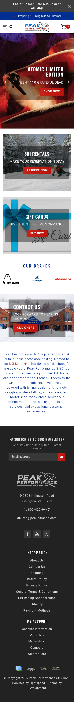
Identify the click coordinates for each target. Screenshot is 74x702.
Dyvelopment (37, 688)
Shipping (37, 573)
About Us (37, 560)
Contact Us (37, 567)
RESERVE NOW (37, 170)
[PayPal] (43, 669)
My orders (37, 635)
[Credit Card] (18, 669)
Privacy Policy (37, 585)
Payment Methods (37, 610)
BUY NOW (37, 233)
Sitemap (37, 604)
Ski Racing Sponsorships (37, 598)
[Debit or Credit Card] (31, 669)
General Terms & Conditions (37, 591)
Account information (37, 629)
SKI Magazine (19, 364)
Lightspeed (37, 683)
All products (37, 654)
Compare (37, 647)
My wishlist (37, 641)
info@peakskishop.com (39, 518)
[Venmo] (55, 669)
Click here (26, 327)
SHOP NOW (52, 91)
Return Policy (37, 579)
